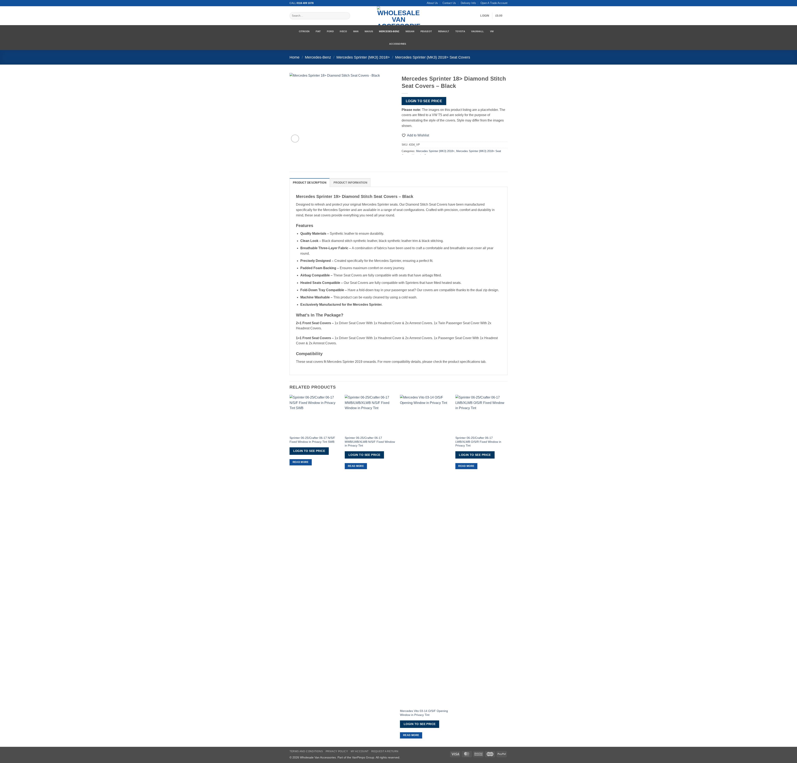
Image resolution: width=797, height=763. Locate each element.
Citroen (304, 31)
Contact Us (449, 3)
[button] (484, 16)
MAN (356, 31)
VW (492, 31)
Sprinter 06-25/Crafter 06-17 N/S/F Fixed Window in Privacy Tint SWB (312, 439)
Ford (330, 31)
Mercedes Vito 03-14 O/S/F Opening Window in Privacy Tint (424, 712)
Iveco (343, 31)
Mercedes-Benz (389, 31)
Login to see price (424, 101)
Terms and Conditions (306, 751)
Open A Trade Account (493, 3)
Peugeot (426, 31)
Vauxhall (477, 31)
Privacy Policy (337, 751)
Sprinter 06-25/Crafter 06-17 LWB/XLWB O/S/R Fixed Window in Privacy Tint (478, 441)
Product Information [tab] (350, 182)
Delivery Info (468, 3)
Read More (301, 462)
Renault (443, 31)
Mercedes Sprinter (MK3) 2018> (363, 57)
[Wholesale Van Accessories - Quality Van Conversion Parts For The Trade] (398, 15)
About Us (432, 3)
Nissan (410, 31)
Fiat (318, 31)
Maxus (369, 31)
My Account (360, 751)
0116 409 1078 (305, 3)
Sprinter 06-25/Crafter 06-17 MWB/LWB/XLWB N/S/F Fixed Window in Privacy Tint (370, 441)
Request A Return (384, 751)
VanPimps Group (363, 757)
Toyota (460, 31)
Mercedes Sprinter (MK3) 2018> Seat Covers (432, 57)
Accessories (397, 44)
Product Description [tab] (309, 182)
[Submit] (346, 15)
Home (294, 57)
